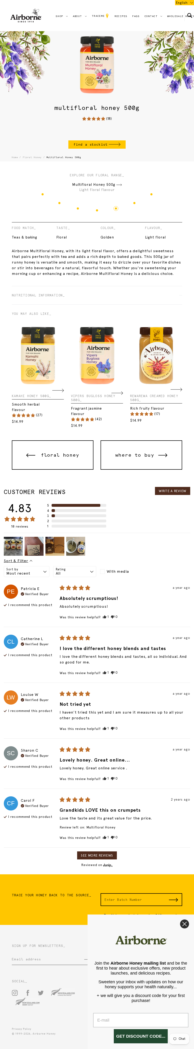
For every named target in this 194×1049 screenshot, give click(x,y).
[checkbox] (121, 571)
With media (118, 571)
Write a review (172, 491)
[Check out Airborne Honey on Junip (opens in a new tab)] (107, 865)
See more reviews (97, 855)
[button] (97, 118)
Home (15, 157)
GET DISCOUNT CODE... (140, 1036)
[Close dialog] (184, 924)
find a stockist (91, 144)
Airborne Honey (44, 1033)
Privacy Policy (21, 1029)
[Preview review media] (13, 546)
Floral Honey (32, 157)
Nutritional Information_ (38, 295)
